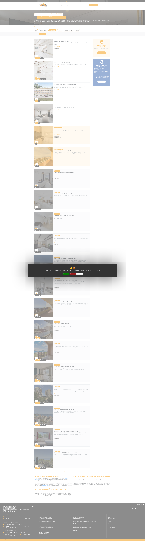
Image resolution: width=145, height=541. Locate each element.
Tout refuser (72, 273)
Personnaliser (79, 273)
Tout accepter (66, 273)
